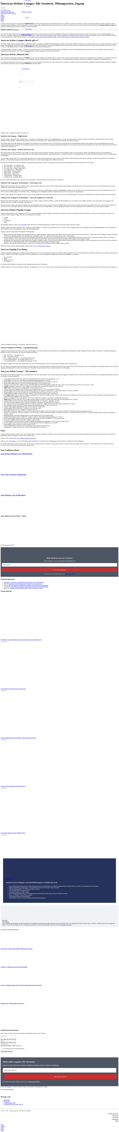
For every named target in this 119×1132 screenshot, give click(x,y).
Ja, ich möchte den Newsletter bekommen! (13, 1048)
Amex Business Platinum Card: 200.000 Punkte (16, 454)
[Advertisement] (49, 847)
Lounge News (4, 12)
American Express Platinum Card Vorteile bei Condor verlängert (27, 582)
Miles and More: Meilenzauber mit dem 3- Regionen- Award (26, 588)
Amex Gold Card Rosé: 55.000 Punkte (13, 474)
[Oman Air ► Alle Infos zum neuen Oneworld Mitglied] (12, 964)
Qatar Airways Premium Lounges (80, 37)
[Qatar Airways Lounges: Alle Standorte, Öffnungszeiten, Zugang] (12, 946)
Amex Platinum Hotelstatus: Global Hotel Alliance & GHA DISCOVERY (29, 586)
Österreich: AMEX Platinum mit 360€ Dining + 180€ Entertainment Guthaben (18, 738)
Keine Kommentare (6, 10)
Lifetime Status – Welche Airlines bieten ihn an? (12, 1003)
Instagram (53, 441)
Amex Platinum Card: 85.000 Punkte (13, 495)
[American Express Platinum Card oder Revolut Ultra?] (7, 748)
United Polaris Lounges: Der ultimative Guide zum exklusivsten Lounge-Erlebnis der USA (21, 639)
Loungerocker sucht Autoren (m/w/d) (13, 1104)
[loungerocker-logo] (15, 12)
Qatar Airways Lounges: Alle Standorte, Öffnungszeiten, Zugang (16, 948)
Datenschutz (7, 1100)
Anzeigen (16, 29)
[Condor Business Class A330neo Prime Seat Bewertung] (7, 651)
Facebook (12, 441)
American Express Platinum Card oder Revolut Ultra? (13, 786)
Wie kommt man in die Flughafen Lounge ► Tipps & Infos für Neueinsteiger (28, 585)
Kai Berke (6, 582)
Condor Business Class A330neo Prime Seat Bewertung (13, 688)
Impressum (6, 1101)
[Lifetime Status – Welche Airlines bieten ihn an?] (12, 1001)
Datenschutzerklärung (70, 573)
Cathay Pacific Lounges (63, 37)
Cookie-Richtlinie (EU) (10, 1103)
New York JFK (22, 224)
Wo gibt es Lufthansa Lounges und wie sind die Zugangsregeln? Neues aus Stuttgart (21, 985)
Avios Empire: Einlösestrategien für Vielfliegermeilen (13, 833)
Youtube (81, 441)
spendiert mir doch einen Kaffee (27, 438)
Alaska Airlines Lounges (50, 37)
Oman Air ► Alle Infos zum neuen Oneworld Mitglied (14, 967)
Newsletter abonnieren (66, 925)
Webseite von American (44, 246)
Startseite (9, 1086)
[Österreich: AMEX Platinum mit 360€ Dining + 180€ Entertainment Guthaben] (7, 700)
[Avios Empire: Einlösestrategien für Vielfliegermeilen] (7, 795)
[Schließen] (19, 87)
